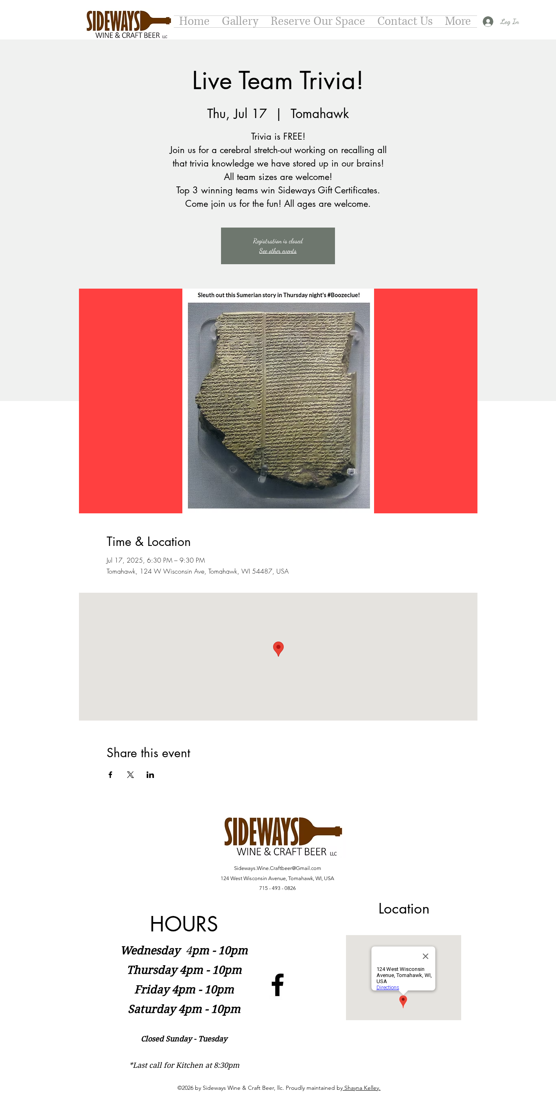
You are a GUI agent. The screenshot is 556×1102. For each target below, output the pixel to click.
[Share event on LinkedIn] (150, 774)
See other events (278, 250)
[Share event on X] (130, 774)
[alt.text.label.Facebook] (278, 985)
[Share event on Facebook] (110, 774)
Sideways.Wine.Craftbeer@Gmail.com (277, 868)
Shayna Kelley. (362, 1087)
